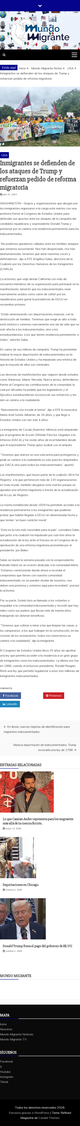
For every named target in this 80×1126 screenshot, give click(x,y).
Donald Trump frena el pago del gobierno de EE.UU (37, 946)
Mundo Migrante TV (13, 1039)
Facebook (11, 695)
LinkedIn (11, 704)
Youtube (5, 1072)
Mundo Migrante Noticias (16, 1034)
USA (4, 155)
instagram (6, 1077)
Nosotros (6, 1029)
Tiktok (4, 1082)
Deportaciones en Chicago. (21, 885)
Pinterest (54, 695)
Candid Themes (49, 1118)
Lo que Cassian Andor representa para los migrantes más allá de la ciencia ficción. (38, 821)
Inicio (3, 1024)
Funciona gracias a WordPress (29, 1113)
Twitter (33, 695)
